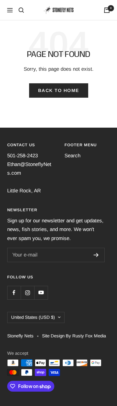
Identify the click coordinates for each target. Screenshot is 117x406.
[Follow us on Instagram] (27, 292)
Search (72, 156)
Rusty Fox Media (89, 335)
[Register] (96, 255)
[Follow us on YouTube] (41, 292)
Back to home (58, 90)
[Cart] (107, 10)
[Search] (21, 10)
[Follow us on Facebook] (14, 292)
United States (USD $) (33, 317)
